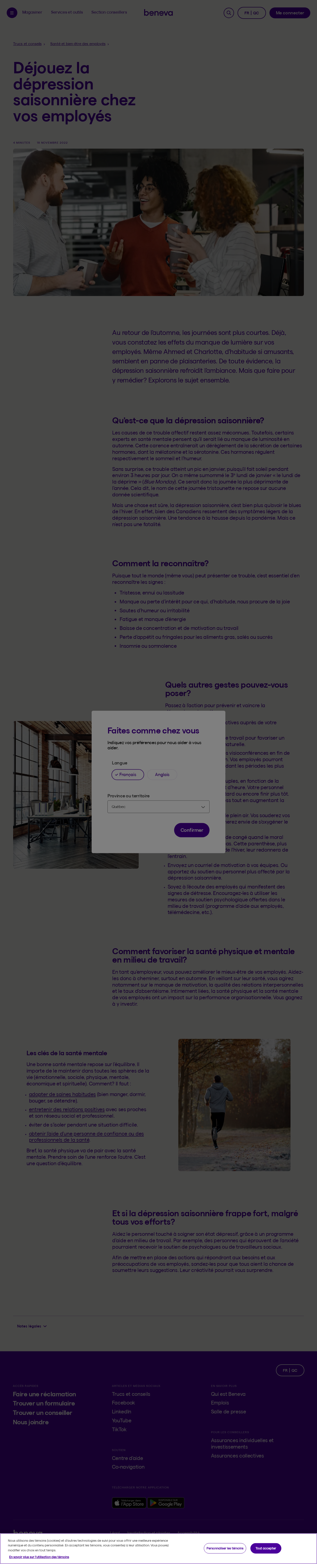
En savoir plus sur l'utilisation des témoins (39, 1557)
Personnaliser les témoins (225, 1548)
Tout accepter (266, 1548)
